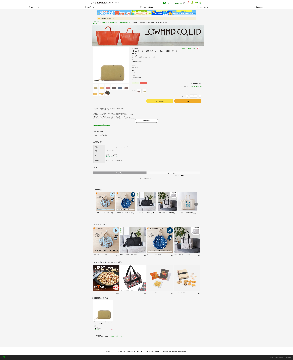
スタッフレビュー (173, 173)
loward (112, 336)
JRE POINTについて (131, 351)
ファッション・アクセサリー (109, 22)
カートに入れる (160, 101)
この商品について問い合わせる (188, 48)
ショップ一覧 (116, 351)
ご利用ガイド (109, 351)
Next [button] (112, 65)
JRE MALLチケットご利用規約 (161, 351)
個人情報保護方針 (182, 351)
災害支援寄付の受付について (108, 18)
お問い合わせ (123, 351)
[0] (187, 3)
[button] (196, 204)
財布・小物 (119, 336)
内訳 (201, 86)
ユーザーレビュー (119, 173)
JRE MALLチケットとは (142, 351)
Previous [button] (109, 65)
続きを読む (146, 120)
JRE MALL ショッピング (96, 22)
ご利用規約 (151, 351)
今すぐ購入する (188, 101)
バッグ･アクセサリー (124, 22)
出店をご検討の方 (173, 351)
